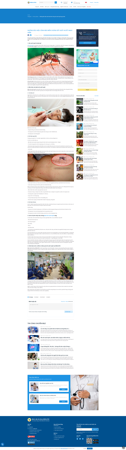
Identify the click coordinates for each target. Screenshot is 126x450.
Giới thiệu (42, 6)
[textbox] (87, 80)
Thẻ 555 (74, 6)
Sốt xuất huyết (30, 45)
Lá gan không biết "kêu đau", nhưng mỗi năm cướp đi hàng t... (56, 346)
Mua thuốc (89, 6)
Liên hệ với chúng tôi (87, 42)
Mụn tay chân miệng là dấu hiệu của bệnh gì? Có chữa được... (55, 364)
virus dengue (36, 297)
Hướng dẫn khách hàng (54, 6)
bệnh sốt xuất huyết (49, 215)
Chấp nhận (90, 448)
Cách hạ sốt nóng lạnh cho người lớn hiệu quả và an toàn (54, 355)
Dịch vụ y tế (47, 6)
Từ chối (84, 448)
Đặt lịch (63, 389)
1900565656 (31, 427)
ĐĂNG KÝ (95, 429)
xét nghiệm (48, 297)
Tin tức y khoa (35, 16)
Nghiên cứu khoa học (64, 6)
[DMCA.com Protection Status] (31, 443)
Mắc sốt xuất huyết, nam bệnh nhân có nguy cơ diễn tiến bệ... (56, 337)
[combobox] (87, 80)
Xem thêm (96, 95)
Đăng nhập (96, 2)
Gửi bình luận (67, 311)
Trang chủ (29, 16)
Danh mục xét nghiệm (81, 6)
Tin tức (71, 6)
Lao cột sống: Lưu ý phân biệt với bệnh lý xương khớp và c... (55, 328)
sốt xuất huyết (42, 297)
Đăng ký (91, 2)
